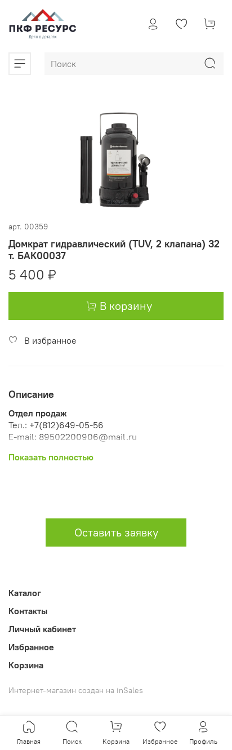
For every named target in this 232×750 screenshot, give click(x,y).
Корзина (25, 665)
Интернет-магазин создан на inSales (75, 690)
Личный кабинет (42, 628)
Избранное (31, 647)
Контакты (27, 610)
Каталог (24, 592)
